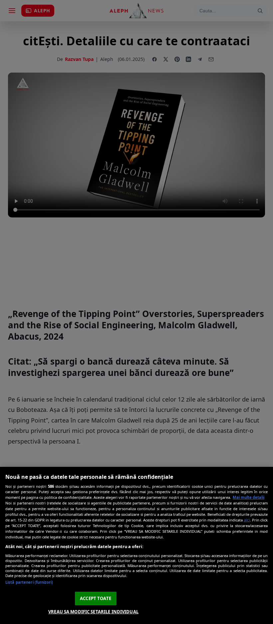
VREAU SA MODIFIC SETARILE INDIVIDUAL (93, 612)
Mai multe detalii (248, 497)
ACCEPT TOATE (95, 598)
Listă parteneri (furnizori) (29, 582)
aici (247, 520)
